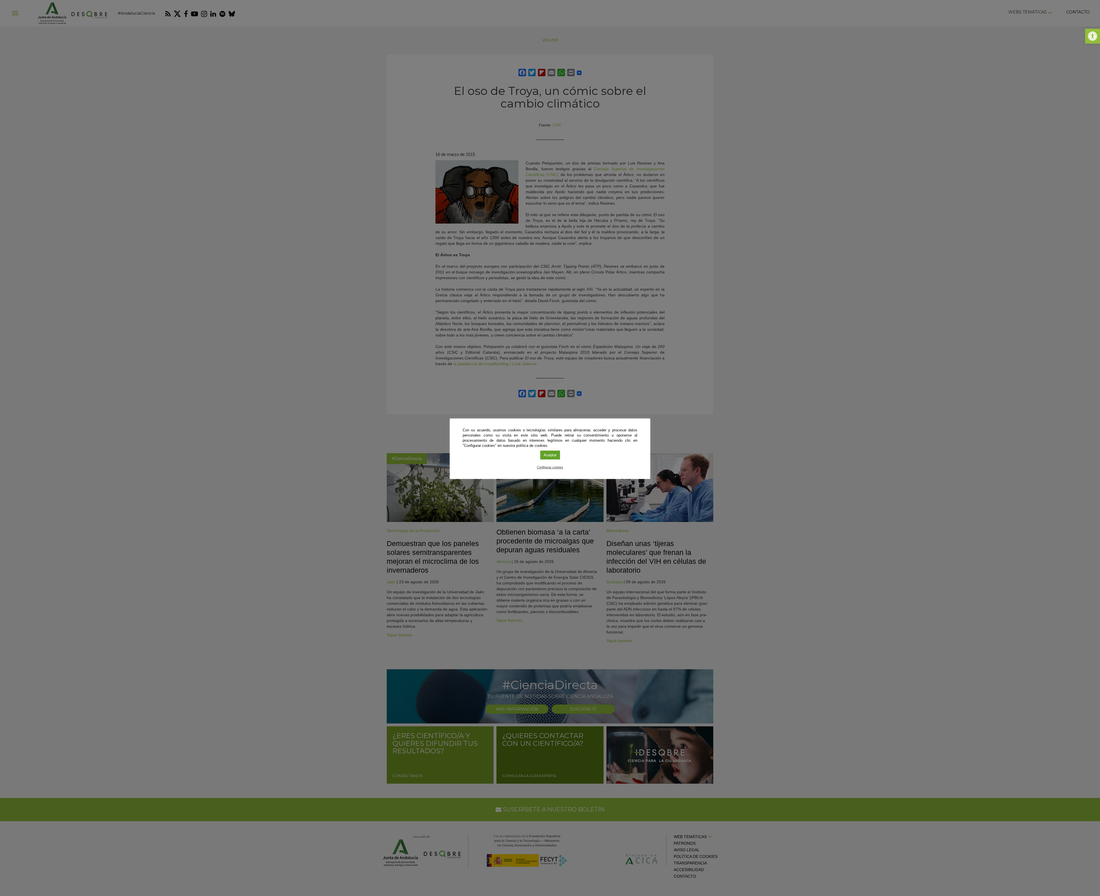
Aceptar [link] (550, 455)
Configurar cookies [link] (550, 467)
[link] (1092, 36)
